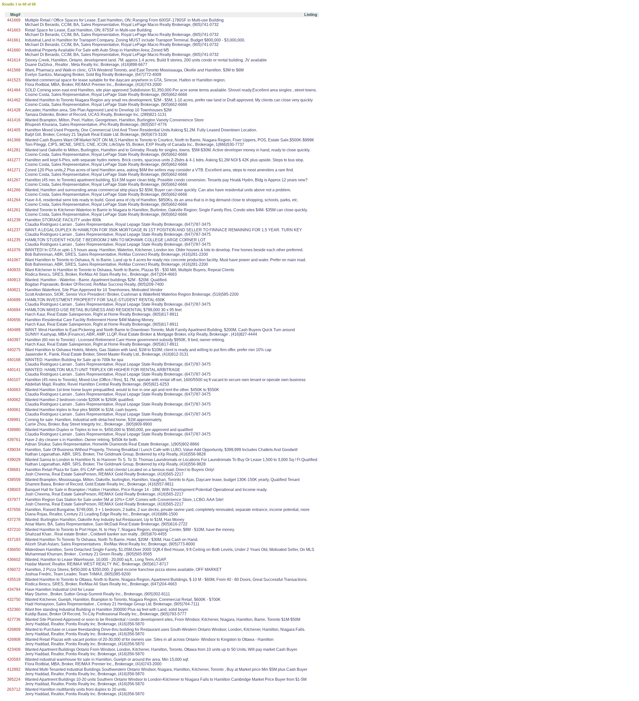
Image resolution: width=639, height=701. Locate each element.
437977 (13, 499)
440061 (13, 410)
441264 (13, 200)
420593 (13, 659)
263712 (13, 689)
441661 (13, 40)
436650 (13, 549)
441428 (13, 110)
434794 (13, 589)
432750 (13, 599)
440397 (13, 340)
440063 (13, 390)
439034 (13, 450)
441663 (13, 30)
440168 (13, 360)
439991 (13, 420)
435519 (13, 579)
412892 (13, 669)
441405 (13, 130)
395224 (13, 679)
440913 (13, 280)
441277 (13, 160)
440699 (13, 300)
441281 (13, 150)
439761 (13, 440)
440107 (13, 380)
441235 (13, 240)
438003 (13, 489)
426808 (13, 639)
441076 (13, 250)
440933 (13, 270)
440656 (13, 320)
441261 (13, 210)
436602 (13, 559)
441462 (13, 100)
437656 (13, 509)
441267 (13, 180)
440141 (13, 370)
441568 (13, 70)
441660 (13, 50)
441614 (13, 60)
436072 (13, 569)
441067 (13, 260)
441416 (13, 120)
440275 (13, 350)
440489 (13, 330)
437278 (13, 519)
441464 (13, 90)
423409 (13, 649)
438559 (13, 479)
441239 (13, 220)
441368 (13, 140)
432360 (13, 609)
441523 (13, 80)
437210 (13, 529)
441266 (13, 190)
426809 (13, 629)
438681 (13, 469)
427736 (13, 619)
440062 (13, 400)
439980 (13, 430)
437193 (13, 539)
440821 (13, 290)
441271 (13, 170)
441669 (13, 20)
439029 (13, 460)
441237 (13, 230)
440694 (13, 310)
